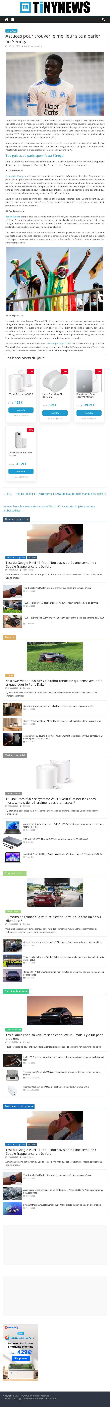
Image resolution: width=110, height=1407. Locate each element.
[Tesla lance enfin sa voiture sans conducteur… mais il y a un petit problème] (55, 997)
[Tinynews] (6, 19)
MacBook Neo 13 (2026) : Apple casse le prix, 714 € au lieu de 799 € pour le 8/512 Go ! (63, 854)
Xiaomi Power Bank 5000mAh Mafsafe (85, 395)
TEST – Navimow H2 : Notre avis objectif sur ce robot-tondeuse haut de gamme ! (61, 602)
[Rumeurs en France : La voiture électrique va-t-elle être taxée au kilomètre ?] (55, 879)
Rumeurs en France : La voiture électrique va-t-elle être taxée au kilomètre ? (53, 919)
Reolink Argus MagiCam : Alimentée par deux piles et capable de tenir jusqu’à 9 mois (62, 721)
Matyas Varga (28, 570)
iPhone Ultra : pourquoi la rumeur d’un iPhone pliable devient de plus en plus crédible (62, 1204)
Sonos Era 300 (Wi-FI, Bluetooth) (52, 395)
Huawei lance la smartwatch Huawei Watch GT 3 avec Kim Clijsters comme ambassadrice (49, 508)
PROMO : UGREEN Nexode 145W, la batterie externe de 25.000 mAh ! (55, 839)
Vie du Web (11, 31)
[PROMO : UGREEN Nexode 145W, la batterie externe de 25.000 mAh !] (12, 837)
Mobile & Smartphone (16, 557)
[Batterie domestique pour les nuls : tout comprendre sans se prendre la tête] (12, 704)
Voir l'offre (21, 410)
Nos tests (32, 557)
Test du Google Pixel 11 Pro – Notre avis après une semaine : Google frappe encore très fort (50, 564)
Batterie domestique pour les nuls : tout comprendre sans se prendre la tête (58, 706)
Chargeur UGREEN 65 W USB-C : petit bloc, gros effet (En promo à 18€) (56, 1087)
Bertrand (26, 688)
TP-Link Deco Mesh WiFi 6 (20, 394)
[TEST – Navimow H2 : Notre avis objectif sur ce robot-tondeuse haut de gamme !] (12, 601)
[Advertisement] (55, 1245)
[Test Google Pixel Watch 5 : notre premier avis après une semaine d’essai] (12, 586)
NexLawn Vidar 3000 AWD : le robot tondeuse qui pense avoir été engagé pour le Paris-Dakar (53, 682)
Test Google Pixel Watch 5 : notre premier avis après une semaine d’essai (57, 588)
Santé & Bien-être (14, 1030)
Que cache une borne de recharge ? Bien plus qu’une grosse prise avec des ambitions (62, 942)
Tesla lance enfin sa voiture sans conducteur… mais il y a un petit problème (54, 1037)
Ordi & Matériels (13, 793)
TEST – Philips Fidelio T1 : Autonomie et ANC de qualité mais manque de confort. (54, 493)
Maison (10, 675)
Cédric (27, 46)
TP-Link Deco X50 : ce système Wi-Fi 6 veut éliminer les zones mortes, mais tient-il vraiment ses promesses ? (50, 801)
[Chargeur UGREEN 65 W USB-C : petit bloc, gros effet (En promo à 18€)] (12, 1085)
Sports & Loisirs (13, 911)
